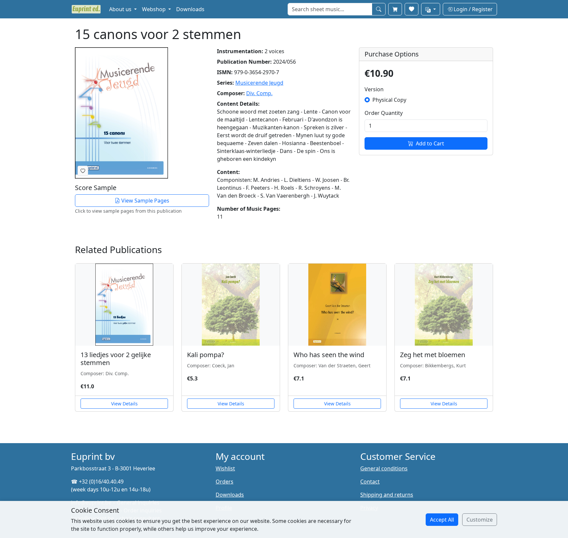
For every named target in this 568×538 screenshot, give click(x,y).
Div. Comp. (259, 93)
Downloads (190, 9)
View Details (124, 403)
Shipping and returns (386, 494)
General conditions (384, 468)
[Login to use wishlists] (83, 171)
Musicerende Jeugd (259, 82)
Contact (370, 481)
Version (374, 89)
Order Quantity (384, 113)
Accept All (442, 519)
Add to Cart (430, 143)
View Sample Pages (144, 200)
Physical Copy (389, 99)
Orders (224, 481)
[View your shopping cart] (395, 9)
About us (121, 9)
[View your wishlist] (411, 9)
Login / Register (472, 9)
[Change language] (430, 9)
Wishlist (225, 468)
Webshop (154, 9)
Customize (479, 519)
